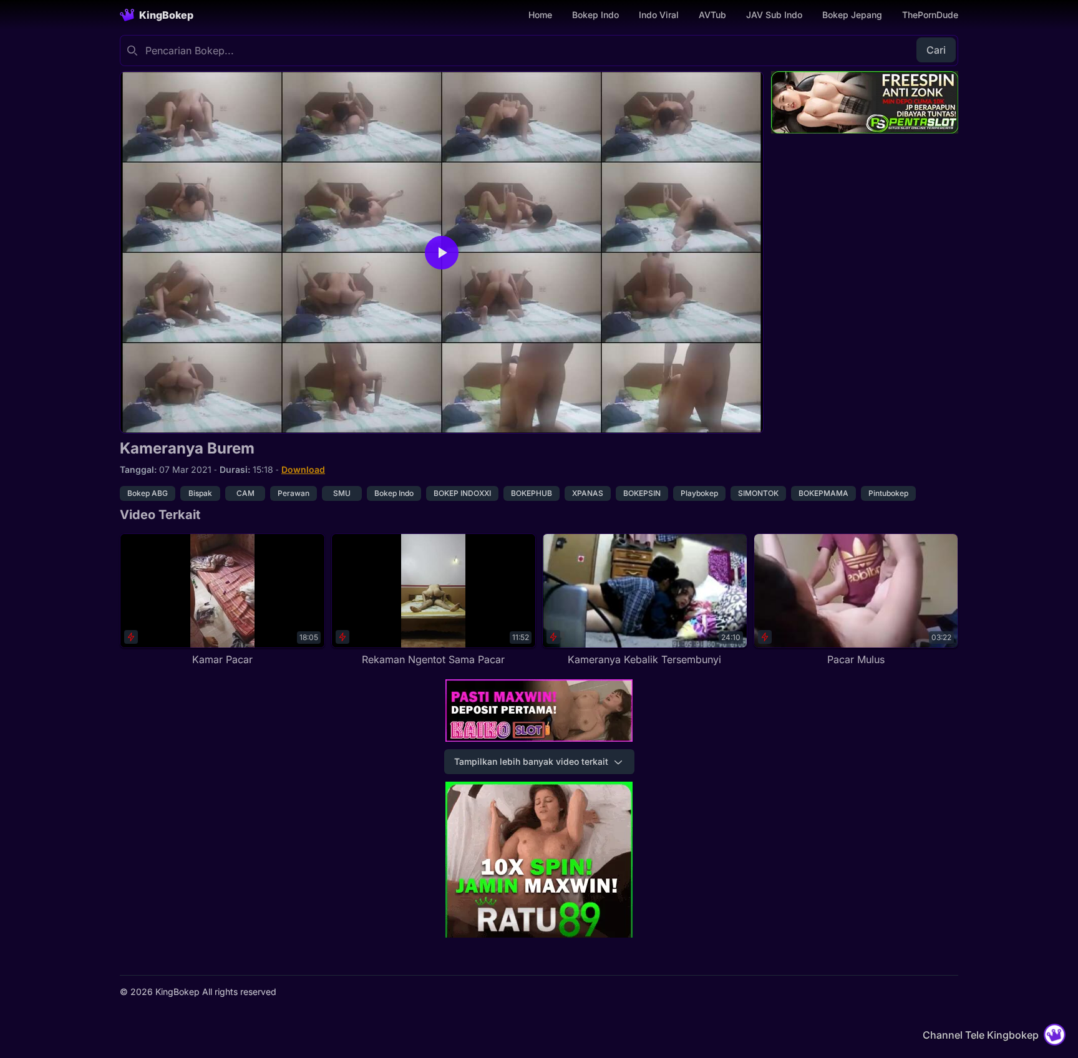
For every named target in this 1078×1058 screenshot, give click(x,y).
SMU (342, 493)
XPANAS (587, 493)
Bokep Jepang (852, 14)
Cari (936, 50)
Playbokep (699, 493)
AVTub (712, 14)
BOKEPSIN (642, 493)
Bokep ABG (147, 493)
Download (303, 469)
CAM (245, 493)
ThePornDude (930, 14)
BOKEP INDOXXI (462, 493)
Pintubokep (888, 493)
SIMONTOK (758, 493)
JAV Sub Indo (774, 14)
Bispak (200, 493)
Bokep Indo (595, 14)
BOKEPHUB (531, 493)
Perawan (293, 493)
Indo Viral (659, 14)
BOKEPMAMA (823, 493)
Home (540, 14)
